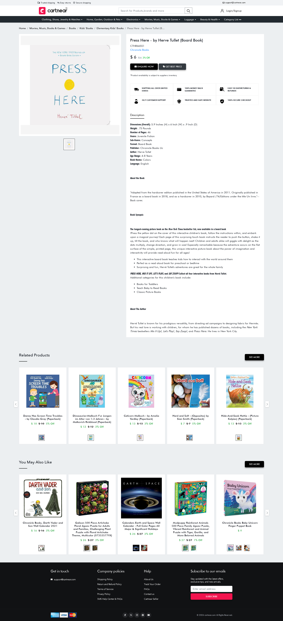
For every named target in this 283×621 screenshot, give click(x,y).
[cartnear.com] (53, 10)
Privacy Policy (103, 594)
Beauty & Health (209, 19)
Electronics (132, 19)
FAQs (146, 589)
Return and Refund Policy (109, 584)
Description (137, 115)
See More (254, 357)
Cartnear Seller (151, 598)
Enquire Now (145, 66)
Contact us (149, 594)
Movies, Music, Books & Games (161, 19)
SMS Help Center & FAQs (109, 598)
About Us (148, 579)
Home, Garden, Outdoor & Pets (103, 19)
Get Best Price (173, 66)
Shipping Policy (105, 579)
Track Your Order (152, 584)
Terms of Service (105, 589)
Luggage (189, 19)
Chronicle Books (139, 49)
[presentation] (16, 404)
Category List (231, 19)
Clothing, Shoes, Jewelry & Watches (61, 19)
